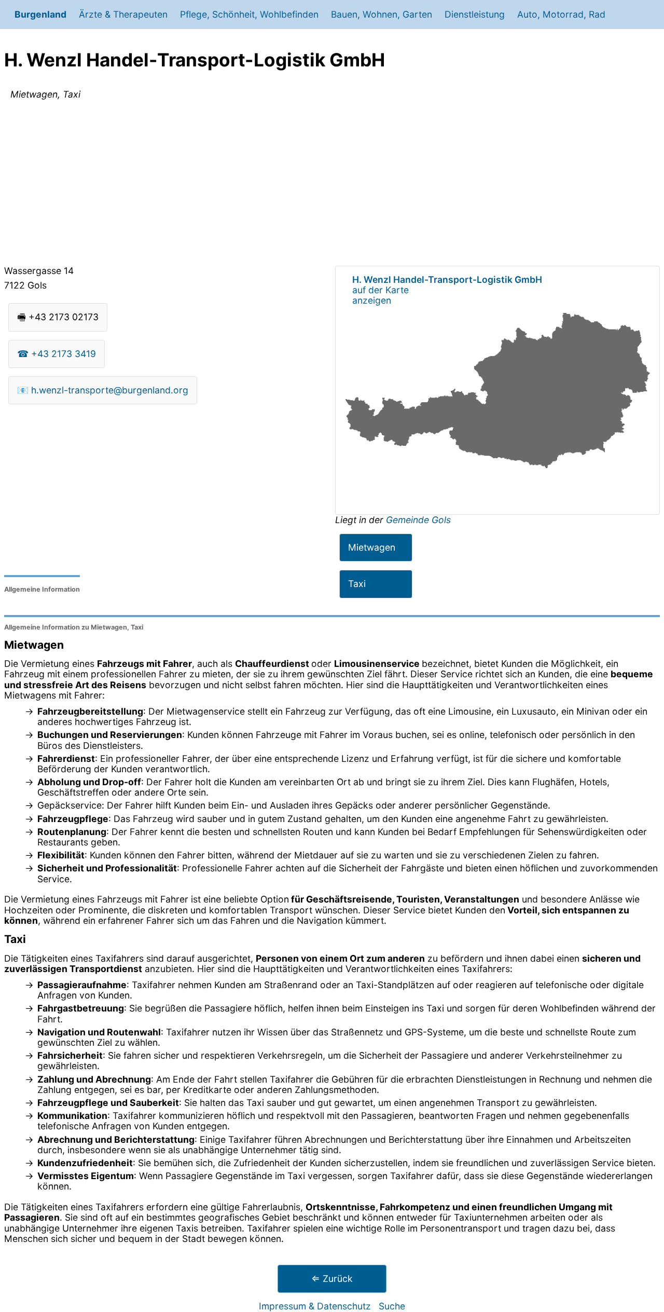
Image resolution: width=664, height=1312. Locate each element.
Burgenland (40, 14)
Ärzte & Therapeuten (123, 14)
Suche (392, 1306)
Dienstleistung (475, 14)
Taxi (357, 583)
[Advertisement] (332, 184)
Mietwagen (371, 547)
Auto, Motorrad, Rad (561, 14)
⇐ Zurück (332, 1278)
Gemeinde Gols (418, 519)
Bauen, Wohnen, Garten (381, 14)
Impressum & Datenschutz (315, 1306)
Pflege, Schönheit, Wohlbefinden (249, 14)
